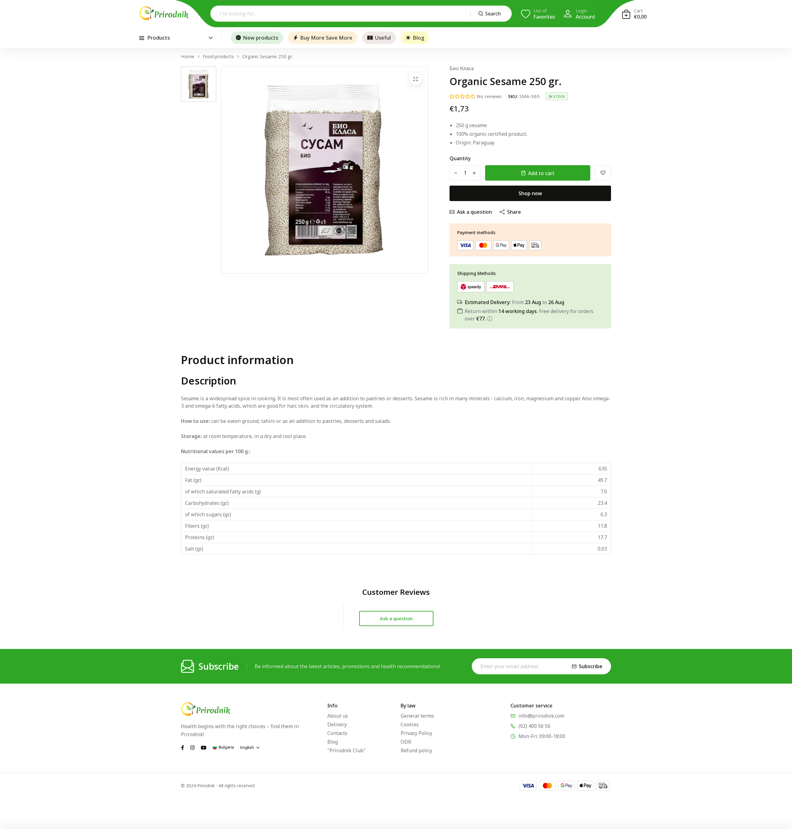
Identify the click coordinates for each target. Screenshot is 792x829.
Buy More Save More (326, 37)
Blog (418, 37)
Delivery (337, 724)
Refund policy (416, 750)
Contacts (337, 733)
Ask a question (474, 211)
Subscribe (590, 666)
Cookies (410, 724)
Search (493, 13)
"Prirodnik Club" (346, 750)
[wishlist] (603, 173)
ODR (406, 741)
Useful (383, 37)
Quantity (460, 158)
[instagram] (192, 747)
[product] (415, 79)
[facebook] (182, 747)
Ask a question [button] (396, 618)
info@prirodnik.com (541, 715)
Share (514, 211)
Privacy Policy (416, 733)
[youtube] (203, 747)
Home (187, 56)
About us (337, 715)
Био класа (462, 68)
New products (260, 37)
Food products (218, 56)
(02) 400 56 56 (534, 726)
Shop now (530, 193)
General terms (417, 715)
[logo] (164, 13)
